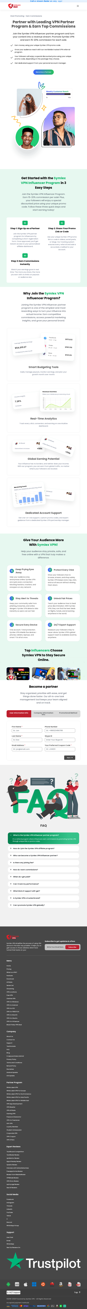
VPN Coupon (11, 1136)
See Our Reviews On (13, 1247)
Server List (10, 985)
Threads (9, 1206)
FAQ (8, 1049)
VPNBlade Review (13, 1177)
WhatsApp (10, 1244)
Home (9, 965)
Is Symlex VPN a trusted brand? (26, 898)
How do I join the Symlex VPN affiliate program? (33, 848)
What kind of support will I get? (26, 891)
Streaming (10, 988)
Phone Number (51, 727)
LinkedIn (9, 1209)
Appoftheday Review (14, 1161)
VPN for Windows (13, 1001)
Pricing (9, 969)
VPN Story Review (13, 1181)
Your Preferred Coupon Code (58, 745)
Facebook (10, 1199)
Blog (8, 1052)
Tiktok (9, 1215)
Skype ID (48, 736)
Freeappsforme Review (15, 1171)
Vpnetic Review (12, 1164)
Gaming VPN (11, 1113)
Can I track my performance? (26, 884)
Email (8, 1240)
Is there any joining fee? (23, 862)
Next (69, 757)
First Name (17, 727)
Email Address (18, 745)
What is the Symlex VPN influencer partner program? (36, 835)
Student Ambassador (14, 1130)
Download (10, 979)
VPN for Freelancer (13, 1120)
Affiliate (9, 982)
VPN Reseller (11, 1107)
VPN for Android (12, 1005)
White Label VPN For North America (19, 1094)
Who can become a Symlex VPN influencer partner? (35, 855)
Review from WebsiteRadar (16, 1174)
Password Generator (14, 1117)
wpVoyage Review (13, 1184)
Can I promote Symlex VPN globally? (29, 905)
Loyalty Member (12, 1126)
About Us (10, 1036)
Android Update (12, 1072)
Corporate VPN (12, 1133)
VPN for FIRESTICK (13, 1011)
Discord (9, 1222)
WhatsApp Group (13, 1225)
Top (76, 1292)
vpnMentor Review (13, 1158)
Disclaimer (10, 1069)
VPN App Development (14, 1103)
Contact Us (11, 1039)
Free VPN (10, 995)
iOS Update (11, 1075)
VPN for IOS (11, 1008)
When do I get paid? (21, 877)
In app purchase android (15, 1056)
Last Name (17, 736)
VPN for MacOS (12, 1015)
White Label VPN (12, 1087)
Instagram (10, 1202)
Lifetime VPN (11, 998)
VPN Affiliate (11, 1110)
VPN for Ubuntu (12, 1018)
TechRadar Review (13, 1155)
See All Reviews (12, 1187)
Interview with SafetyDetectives (18, 1168)
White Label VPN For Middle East (18, 1100)
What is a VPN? (12, 972)
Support (9, 1043)
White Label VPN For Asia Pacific (18, 1097)
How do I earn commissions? (25, 869)
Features (10, 975)
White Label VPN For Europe (16, 1090)
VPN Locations (12, 992)
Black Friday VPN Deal (14, 1024)
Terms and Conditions (14, 1062)
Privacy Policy (11, 1059)
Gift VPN (10, 1123)
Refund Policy (11, 1066)
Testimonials (11, 1046)
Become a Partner (43, 72)
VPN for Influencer (13, 1021)
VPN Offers (10, 1139)
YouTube (10, 1212)
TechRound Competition (15, 1151)
